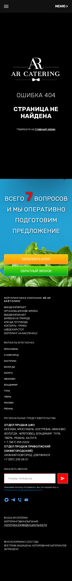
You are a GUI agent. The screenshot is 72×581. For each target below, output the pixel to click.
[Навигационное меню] (6, 6)
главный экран (45, 342)
